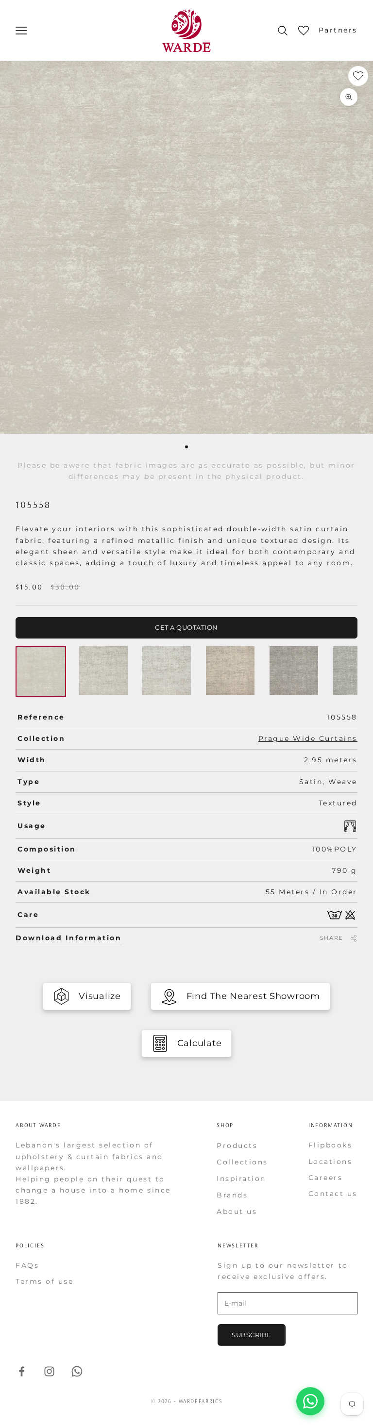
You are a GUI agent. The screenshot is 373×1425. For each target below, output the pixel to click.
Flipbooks (330, 1145)
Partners (338, 30)
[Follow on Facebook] (22, 1371)
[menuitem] (251, 1145)
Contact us (332, 1193)
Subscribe (251, 1335)
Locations (330, 1161)
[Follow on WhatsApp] (77, 1371)
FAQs (27, 1265)
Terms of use (44, 1281)
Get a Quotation (186, 627)
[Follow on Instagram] (49, 1371)
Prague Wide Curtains (307, 738)
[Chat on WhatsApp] (310, 1401)
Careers (325, 1177)
